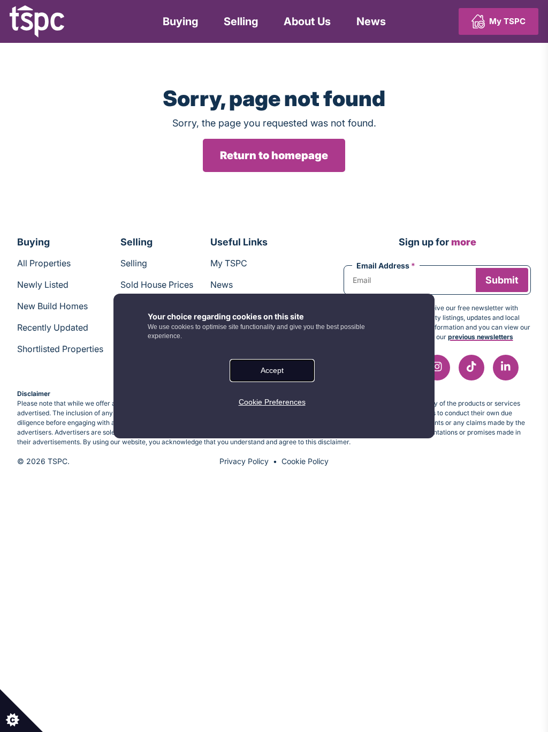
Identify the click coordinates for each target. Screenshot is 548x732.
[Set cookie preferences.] (21, 710)
